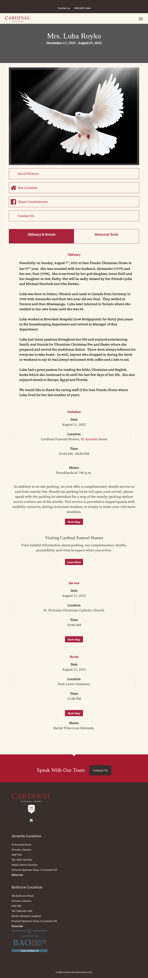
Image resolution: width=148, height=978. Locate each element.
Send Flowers (28, 173)
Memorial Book (106, 234)
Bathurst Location (27, 887)
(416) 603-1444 (82, 8)
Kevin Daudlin (29, 865)
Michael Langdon (30, 916)
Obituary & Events (41, 234)
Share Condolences (33, 201)
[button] (141, 18)
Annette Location (26, 835)
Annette (91, 439)
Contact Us (26, 216)
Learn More (74, 562)
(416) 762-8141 (24, 859)
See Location (28, 187)
